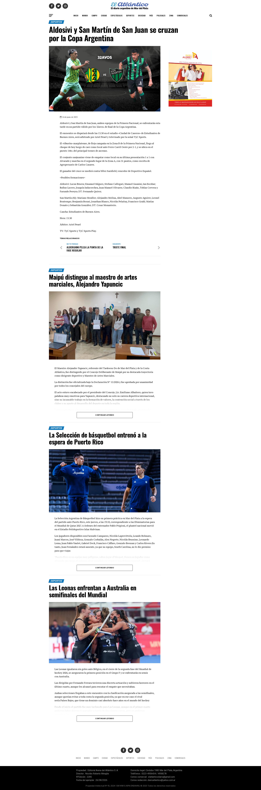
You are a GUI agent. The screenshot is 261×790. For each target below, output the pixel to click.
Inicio (75, 15)
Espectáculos (116, 15)
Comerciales (182, 15)
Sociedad (142, 15)
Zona (171, 15)
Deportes (130, 15)
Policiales (161, 15)
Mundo (85, 15)
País (151, 15)
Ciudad (104, 15)
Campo (94, 15)
